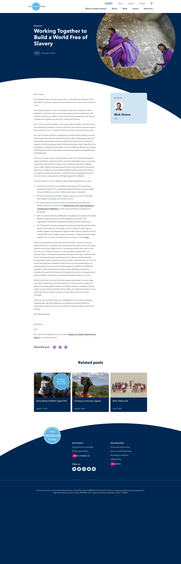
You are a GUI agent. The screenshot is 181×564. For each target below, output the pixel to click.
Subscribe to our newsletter (82, 447)
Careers (131, 3)
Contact (142, 3)
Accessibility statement (119, 455)
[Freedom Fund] (36, 6)
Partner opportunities (80, 451)
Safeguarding (115, 459)
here (87, 237)
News (120, 3)
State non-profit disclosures (121, 451)
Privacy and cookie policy (120, 447)
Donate (109, 3)
